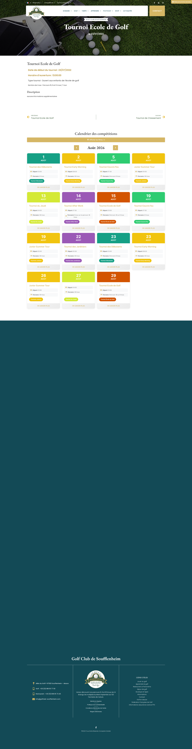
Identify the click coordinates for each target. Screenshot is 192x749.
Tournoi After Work (73, 206)
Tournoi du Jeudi (37, 206)
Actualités (127, 11)
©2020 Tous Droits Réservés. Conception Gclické (96, 731)
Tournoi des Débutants (40, 167)
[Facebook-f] (154, 2)
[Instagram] (162, 2)
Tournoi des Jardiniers (75, 246)
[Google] (158, 2)
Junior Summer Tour (144, 167)
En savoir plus (43, 187)
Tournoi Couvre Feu (109, 167)
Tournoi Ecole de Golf (109, 206)
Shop (117, 11)
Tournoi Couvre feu (143, 206)
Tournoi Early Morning (75, 167)
